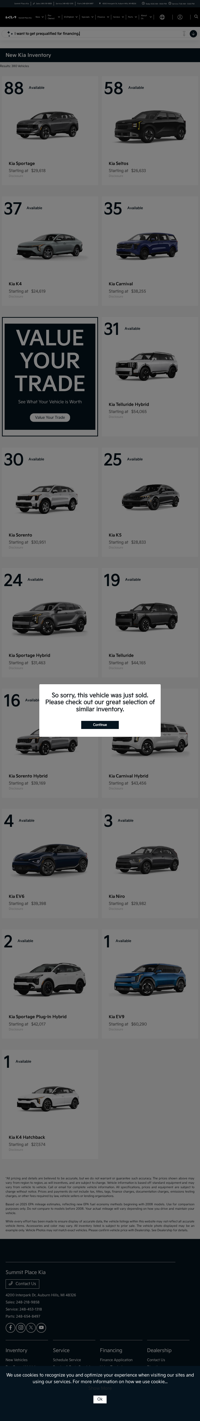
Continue (100, 725)
